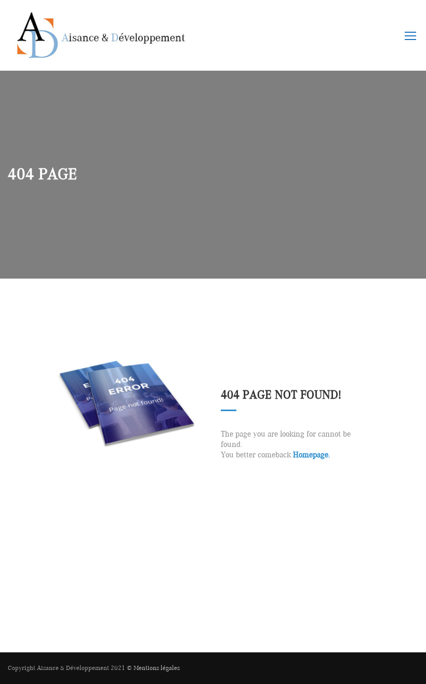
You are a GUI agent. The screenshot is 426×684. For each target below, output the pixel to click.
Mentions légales (157, 668)
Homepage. (311, 455)
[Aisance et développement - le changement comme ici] (99, 40)
